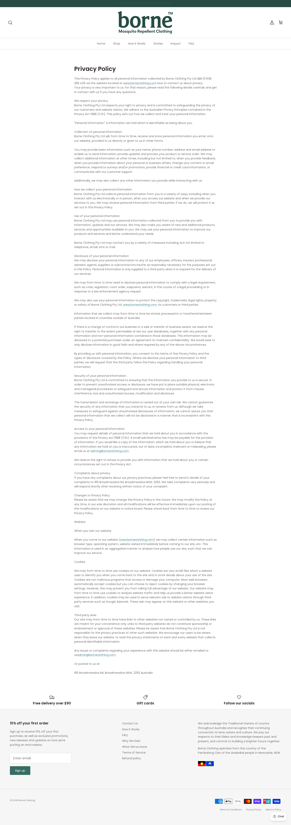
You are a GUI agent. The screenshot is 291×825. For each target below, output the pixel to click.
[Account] (271, 22)
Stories (158, 44)
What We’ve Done (134, 747)
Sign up (20, 771)
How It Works (137, 44)
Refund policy (131, 758)
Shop (116, 44)
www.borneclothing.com (140, 305)
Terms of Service (134, 753)
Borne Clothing (27, 800)
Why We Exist (131, 741)
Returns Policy (273, 809)
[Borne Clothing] (145, 22)
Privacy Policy (253, 809)
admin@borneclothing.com (109, 451)
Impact (176, 44)
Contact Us (130, 723)
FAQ (191, 44)
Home (101, 44)
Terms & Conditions (231, 809)
